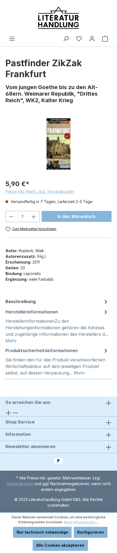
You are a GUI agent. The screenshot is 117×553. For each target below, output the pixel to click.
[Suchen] (65, 38)
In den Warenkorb (76, 216)
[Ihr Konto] (91, 38)
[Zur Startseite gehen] (58, 18)
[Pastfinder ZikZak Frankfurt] (58, 144)
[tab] (57, 301)
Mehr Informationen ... (81, 522)
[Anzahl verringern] (11, 216)
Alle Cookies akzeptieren (60, 545)
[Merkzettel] (78, 38)
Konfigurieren (90, 532)
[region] (58, 144)
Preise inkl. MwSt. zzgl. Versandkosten (39, 191)
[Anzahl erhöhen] (33, 216)
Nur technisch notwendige (42, 532)
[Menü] (12, 38)
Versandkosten (19, 483)
